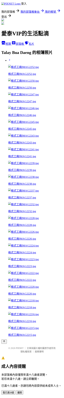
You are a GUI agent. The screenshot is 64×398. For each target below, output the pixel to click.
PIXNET (20, 348)
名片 (31, 43)
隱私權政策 (26, 351)
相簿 (8, 43)
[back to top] (4, 341)
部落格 (20, 43)
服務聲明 (39, 351)
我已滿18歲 (8, 392)
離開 (19, 392)
